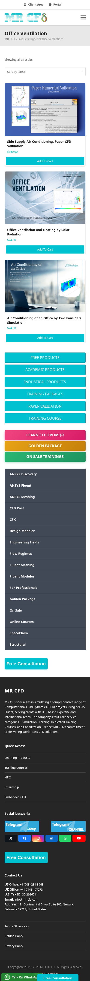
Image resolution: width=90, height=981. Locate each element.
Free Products (45, 357)
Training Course (45, 418)
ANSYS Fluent (20, 485)
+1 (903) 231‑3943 (31, 884)
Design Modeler (22, 531)
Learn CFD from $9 (45, 435)
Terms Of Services (17, 926)
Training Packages (45, 394)
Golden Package (45, 445)
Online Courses (22, 621)
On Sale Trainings (45, 456)
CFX (13, 519)
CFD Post (17, 508)
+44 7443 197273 (31, 889)
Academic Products (45, 369)
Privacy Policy (14, 946)
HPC (8, 777)
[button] (83, 17)
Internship (12, 787)
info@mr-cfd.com (26, 899)
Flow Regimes (21, 553)
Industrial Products (45, 381)
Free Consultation (26, 663)
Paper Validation (45, 406)
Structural (18, 644)
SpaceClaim (19, 633)
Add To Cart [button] (45, 161)
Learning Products (17, 758)
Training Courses (16, 767)
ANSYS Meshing (22, 497)
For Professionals (23, 587)
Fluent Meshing (22, 565)
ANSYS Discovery (23, 474)
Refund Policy (14, 936)
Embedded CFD (15, 797)
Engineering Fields (24, 542)
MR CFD (10, 39)
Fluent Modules (22, 576)
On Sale (16, 610)
